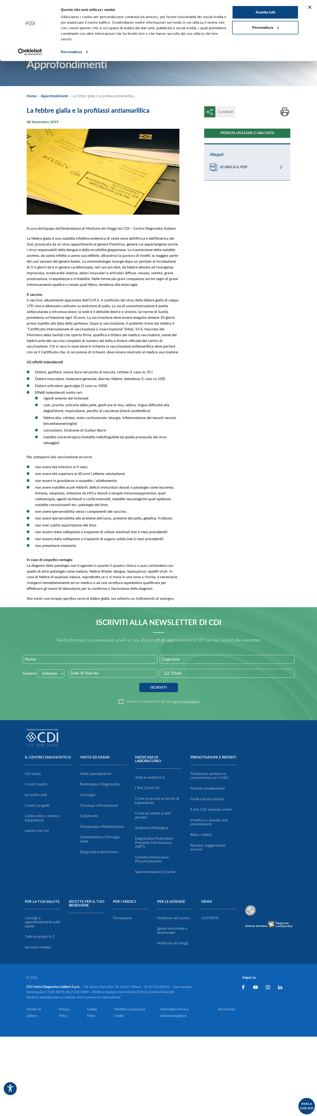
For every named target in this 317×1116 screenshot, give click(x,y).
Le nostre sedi (36, 795)
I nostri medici (36, 784)
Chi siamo (33, 774)
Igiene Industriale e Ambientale (172, 931)
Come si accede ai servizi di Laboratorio (157, 801)
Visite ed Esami (95, 757)
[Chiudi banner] (309, 7)
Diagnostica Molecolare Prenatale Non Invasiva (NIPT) (154, 842)
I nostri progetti (37, 805)
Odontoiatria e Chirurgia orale (100, 839)
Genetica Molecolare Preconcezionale (152, 859)
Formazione (122, 918)
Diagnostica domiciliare (99, 852)
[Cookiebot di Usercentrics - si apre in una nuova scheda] (30, 51)
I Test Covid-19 (147, 788)
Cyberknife (89, 816)
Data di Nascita (84, 673)
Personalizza (71, 52)
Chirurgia (87, 795)
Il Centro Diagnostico (48, 757)
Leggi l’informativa (186, 701)
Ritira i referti (200, 835)
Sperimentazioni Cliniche (155, 872)
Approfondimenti (54, 96)
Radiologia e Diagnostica (100, 784)
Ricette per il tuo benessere (86, 903)
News (206, 901)
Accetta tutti (265, 12)
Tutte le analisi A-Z (150, 777)
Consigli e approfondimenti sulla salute (42, 922)
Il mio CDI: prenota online (211, 809)
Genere (29, 673)
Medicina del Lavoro (173, 918)
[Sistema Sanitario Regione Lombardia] (268, 924)
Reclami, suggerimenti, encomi (208, 848)
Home (31, 96)
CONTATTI (210, 918)
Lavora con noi (37, 830)
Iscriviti (158, 687)
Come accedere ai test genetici (153, 815)
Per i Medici (124, 901)
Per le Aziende (171, 901)
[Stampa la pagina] (284, 111)
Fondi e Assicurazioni (207, 799)
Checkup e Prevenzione (99, 805)
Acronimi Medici (38, 947)
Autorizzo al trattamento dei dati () (163, 701)
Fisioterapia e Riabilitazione (102, 827)
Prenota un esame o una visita (247, 133)
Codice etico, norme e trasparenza (42, 818)
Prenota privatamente (207, 788)
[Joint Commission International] (250, 910)
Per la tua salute (42, 901)
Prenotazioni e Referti (213, 757)
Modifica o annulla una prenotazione (208, 822)
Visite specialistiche (95, 774)
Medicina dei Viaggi (172, 943)
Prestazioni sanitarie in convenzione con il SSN (209, 776)
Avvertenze (226, 1009)
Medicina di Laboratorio (148, 759)
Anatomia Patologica (151, 828)
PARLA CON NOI (307, 1106)
